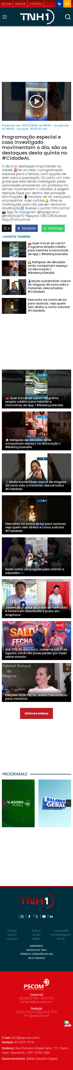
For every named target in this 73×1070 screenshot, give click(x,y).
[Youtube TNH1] (44, 916)
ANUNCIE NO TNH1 (36, 950)
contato (36, 3)
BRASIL (36, 938)
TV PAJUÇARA (61, 930)
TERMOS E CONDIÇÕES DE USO (36, 954)
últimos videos (36, 713)
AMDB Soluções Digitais (42, 1058)
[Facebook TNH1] (29, 916)
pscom (6, 3)
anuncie (20, 3)
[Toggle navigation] (6, 16)
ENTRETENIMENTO (61, 934)
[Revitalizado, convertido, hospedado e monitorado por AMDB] (67, 1023)
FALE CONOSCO (36, 958)
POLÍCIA (36, 930)
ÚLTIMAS (12, 930)
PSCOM (61, 938)
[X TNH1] (37, 916)
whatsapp (55, 228)
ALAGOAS (12, 938)
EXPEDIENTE (36, 946)
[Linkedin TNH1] (51, 916)
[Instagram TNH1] (22, 916)
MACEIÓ (12, 934)
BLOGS (36, 934)
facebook (29, 228)
